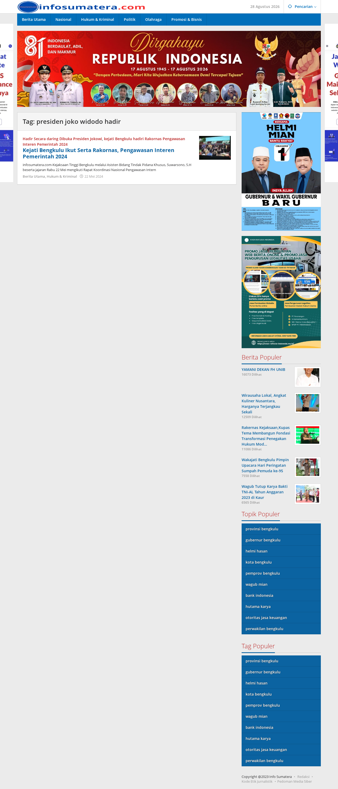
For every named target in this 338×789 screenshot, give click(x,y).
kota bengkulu (259, 562)
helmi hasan (256, 551)
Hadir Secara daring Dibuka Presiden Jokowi (62, 138)
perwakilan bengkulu (264, 628)
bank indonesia (259, 595)
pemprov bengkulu (263, 573)
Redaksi (303, 776)
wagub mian (256, 584)
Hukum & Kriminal (62, 176)
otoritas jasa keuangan (266, 617)
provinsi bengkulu (262, 528)
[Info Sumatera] (83, 6)
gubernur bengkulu (263, 539)
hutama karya (258, 606)
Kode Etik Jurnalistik (257, 781)
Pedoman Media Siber (294, 781)
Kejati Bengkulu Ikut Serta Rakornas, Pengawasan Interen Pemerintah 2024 (98, 153)
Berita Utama (34, 176)
